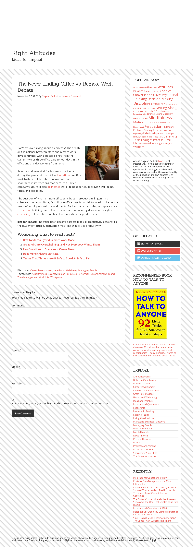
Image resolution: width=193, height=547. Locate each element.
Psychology (138, 133)
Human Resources (67, 273)
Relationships (151, 133)
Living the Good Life (143, 418)
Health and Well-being (65, 270)
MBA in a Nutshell (142, 428)
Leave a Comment (71, 96)
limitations (63, 175)
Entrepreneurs (170, 104)
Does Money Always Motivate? (41, 253)
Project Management (144, 445)
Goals (152, 111)
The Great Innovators (144, 456)
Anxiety (136, 87)
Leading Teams (141, 414)
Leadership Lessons (152, 113)
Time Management (27, 277)
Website (17, 383)
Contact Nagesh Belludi (155, 257)
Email (16, 366)
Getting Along (166, 107)
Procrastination (163, 130)
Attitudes (165, 87)
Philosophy (168, 126)
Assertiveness (39, 273)
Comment (18, 305)
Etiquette (142, 108)
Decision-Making (160, 99)
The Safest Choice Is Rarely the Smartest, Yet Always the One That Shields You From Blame (155, 502)
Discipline (141, 103)
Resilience (163, 134)
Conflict (165, 91)
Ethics (135, 108)
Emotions (157, 104)
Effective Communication (146, 390)
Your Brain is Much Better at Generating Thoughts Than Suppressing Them (154, 519)
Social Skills (145, 136)
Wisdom (138, 147)
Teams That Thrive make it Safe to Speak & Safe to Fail (56, 258)
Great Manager (163, 111)
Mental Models (140, 118)
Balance (52, 273)
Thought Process (152, 140)
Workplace (56, 277)
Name (16, 350)
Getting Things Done (141, 111)
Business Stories (142, 383)
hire (160, 161)
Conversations (143, 95)
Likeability (168, 113)
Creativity (160, 95)
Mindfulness (160, 117)
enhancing (23, 214)
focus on (26, 210)
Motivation (141, 122)
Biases (147, 91)
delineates (53, 186)
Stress (154, 136)
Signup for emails (151, 243)
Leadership (139, 407)
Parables (154, 122)
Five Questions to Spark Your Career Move (48, 249)
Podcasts (138, 442)
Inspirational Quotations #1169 (150, 477)
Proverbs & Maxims (143, 449)
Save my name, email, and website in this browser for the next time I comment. (60, 403)
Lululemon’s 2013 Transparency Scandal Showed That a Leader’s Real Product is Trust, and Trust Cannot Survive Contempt (154, 491)
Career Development (41, 270)
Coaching (155, 91)
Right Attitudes (34, 53)
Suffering (162, 137)
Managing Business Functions (149, 421)
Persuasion (153, 126)
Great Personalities (143, 393)
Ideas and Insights (143, 400)
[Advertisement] (96, 21)
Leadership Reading (143, 411)
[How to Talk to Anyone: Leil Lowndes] (150, 313)
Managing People (87, 270)
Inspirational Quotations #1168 (150, 508)
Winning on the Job (162, 143)
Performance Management (92, 273)
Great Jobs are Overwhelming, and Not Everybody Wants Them (61, 244)
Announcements (142, 376)
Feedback (151, 108)
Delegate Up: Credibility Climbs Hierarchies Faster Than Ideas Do (155, 513)
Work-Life (44, 277)
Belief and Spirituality (144, 380)
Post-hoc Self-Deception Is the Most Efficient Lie (152, 483)
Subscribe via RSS (151, 250)
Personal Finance (142, 439)
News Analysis (140, 435)
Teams (111, 273)
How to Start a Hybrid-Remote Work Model (49, 240)
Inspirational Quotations (146, 404)
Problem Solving (142, 130)
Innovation (137, 114)
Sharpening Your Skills (145, 453)
